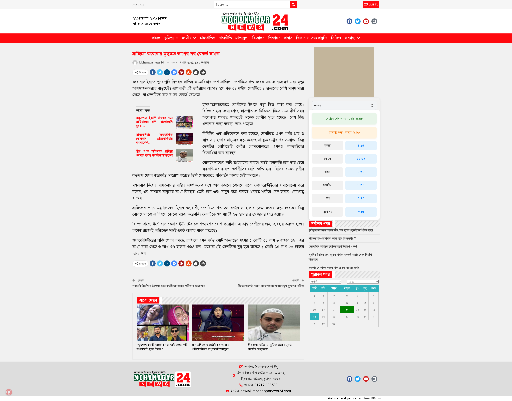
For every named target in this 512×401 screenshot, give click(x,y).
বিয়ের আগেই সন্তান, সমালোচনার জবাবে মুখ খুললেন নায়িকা (271, 286)
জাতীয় (186, 37)
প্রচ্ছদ (156, 37)
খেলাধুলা (242, 37)
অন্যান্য (350, 37)
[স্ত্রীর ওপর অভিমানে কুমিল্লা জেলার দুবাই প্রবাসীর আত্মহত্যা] (184, 155)
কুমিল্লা (169, 37)
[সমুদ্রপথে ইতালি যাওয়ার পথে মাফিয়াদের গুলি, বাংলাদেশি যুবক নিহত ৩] (184, 122)
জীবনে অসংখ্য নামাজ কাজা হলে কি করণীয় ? (332, 238)
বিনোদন (258, 37)
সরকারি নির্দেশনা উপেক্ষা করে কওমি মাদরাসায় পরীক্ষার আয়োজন (168, 286)
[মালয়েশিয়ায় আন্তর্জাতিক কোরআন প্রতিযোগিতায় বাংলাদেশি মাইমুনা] (184, 139)
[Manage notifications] (9, 392)
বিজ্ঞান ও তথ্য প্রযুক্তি (311, 37)
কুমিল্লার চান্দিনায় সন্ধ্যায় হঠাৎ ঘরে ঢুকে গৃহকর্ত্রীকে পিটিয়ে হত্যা (341, 230)
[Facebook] (349, 21)
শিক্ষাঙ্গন (274, 37)
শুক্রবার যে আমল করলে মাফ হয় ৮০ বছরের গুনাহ (334, 267)
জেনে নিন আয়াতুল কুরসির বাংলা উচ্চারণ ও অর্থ (333, 246)
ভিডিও (336, 37)
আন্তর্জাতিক (207, 37)
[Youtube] (366, 21)
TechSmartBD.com (369, 398)
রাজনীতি (225, 37)
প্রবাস (288, 37)
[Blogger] (374, 21)
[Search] (293, 4)
